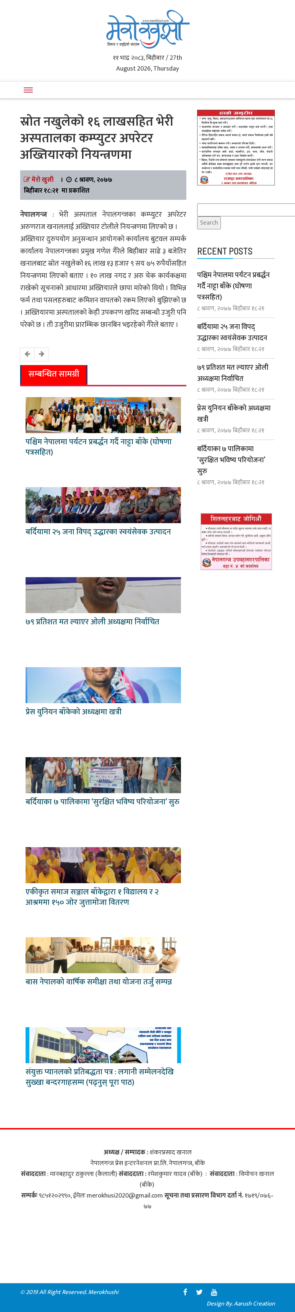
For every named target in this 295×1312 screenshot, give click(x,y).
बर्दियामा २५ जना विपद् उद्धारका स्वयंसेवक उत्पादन (98, 532)
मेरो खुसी (43, 180)
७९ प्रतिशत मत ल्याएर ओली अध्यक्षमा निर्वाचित (92, 622)
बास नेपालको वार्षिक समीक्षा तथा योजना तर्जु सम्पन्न (99, 982)
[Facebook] (185, 1292)
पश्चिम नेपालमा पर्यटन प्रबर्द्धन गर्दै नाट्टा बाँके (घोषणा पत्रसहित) (99, 447)
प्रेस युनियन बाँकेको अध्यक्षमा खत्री (74, 712)
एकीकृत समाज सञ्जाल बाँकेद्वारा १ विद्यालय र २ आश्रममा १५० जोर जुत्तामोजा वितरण (92, 897)
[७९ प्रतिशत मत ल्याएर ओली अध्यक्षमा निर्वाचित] (103, 594)
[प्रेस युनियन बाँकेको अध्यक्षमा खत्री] (103, 684)
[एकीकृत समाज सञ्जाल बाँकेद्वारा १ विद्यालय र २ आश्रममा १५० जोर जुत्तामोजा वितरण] (103, 864)
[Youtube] (213, 1292)
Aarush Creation (254, 1304)
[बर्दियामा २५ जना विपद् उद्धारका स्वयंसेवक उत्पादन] (103, 504)
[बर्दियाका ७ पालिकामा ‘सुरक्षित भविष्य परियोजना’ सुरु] (103, 774)
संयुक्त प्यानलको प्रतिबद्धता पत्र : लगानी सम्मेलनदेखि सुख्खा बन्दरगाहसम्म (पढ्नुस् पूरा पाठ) (100, 1077)
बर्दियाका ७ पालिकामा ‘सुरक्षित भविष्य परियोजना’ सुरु (103, 802)
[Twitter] (199, 1292)
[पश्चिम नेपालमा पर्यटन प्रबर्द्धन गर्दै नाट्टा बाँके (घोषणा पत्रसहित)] (103, 414)
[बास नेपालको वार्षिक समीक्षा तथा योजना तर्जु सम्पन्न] (103, 954)
